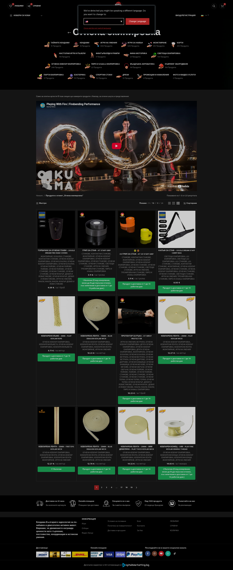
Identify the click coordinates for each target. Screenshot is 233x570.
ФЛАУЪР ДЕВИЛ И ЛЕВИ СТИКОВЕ (61, 283)
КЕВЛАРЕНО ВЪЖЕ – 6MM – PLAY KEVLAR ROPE (56, 337)
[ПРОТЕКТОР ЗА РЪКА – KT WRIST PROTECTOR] (136, 315)
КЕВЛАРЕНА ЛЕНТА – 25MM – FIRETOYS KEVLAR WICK (56, 448)
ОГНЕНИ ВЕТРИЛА (137, 357)
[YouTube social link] (161, 553)
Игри (84, 523)
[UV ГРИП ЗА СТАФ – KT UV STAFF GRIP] (136, 229)
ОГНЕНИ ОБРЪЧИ (136, 367)
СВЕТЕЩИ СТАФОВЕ (185, 274)
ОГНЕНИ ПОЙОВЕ (48, 266)
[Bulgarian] (203, 16)
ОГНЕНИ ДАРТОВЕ (137, 359)
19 (131, 487)
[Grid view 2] (169, 203)
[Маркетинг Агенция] (135, 565)
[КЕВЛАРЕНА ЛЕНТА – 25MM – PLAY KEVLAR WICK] (176, 315)
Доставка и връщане (117, 530)
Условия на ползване (117, 521)
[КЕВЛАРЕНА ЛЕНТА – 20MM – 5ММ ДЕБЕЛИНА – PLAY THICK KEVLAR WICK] (136, 425)
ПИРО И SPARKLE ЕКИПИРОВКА (99, 270)
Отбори (85, 528)
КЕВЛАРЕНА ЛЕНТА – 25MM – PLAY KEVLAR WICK (177, 337)
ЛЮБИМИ (174, 521)
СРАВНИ (174, 525)
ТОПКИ (143, 379)
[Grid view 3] (173, 203)
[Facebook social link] (147, 553)
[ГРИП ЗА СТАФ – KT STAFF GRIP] (96, 229)
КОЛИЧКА (174, 530)
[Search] (214, 6)
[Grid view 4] (178, 203)
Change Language (137, 21)
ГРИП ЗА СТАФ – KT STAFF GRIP (96, 250)
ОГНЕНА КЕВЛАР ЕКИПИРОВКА (56, 263)
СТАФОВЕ (67, 256)
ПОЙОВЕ (44, 269)
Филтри (43, 203)
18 (126, 487)
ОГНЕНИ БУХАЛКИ (59, 261)
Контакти (141, 525)
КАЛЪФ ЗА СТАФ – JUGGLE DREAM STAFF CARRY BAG (176, 252)
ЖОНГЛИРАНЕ (47, 256)
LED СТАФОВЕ (181, 261)
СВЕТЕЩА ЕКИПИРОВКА (174, 256)
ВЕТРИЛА (140, 342)
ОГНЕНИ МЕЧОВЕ (137, 364)
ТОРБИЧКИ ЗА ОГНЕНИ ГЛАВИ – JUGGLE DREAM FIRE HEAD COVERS (56, 252)
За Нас (140, 530)
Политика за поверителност (120, 525)
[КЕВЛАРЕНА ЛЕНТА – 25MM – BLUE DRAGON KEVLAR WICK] (96, 425)
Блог (139, 521)
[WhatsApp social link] (168, 553)
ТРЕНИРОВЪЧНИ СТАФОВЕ (92, 269)
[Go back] (69, 32)
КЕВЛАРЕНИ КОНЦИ (169, 455)
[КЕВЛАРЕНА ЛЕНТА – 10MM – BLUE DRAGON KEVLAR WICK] (96, 315)
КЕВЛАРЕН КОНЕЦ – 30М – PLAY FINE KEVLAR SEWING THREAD (176, 448)
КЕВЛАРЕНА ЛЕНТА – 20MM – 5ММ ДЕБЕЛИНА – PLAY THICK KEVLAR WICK (136, 448)
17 (121, 487)
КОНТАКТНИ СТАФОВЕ (48, 259)
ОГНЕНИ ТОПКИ (132, 379)
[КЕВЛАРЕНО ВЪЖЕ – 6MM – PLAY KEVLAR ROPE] (56, 315)
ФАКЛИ (41, 281)
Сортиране (191, 203)
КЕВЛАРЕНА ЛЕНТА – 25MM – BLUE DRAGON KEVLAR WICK (96, 448)
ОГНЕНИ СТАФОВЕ (57, 271)
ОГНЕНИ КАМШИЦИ (137, 362)
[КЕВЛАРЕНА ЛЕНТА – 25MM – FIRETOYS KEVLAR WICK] (56, 425)
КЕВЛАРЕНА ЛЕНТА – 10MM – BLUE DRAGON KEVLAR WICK (96, 337)
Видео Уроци (87, 533)
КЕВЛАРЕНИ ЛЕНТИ (88, 344)
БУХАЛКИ (58, 256)
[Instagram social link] (154, 553)
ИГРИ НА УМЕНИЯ (63, 279)
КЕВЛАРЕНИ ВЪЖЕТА (48, 344)
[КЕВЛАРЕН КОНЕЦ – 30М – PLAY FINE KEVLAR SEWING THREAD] (176, 425)
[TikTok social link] (174, 553)
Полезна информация (89, 518)
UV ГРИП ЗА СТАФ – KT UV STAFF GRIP (136, 254)
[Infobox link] (51, 503)
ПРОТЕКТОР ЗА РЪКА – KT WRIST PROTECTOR (136, 337)
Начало (39, 195)
